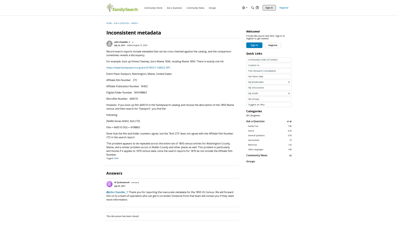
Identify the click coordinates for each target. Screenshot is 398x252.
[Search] (252, 8)
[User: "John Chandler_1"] (109, 44)
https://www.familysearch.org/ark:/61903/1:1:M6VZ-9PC (138, 67)
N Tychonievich (122, 182)
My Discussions (256, 87)
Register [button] (273, 45)
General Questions (270, 135)
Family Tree (270, 126)
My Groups (253, 98)
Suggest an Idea (256, 104)
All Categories (253, 115)
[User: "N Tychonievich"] (109, 184)
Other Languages (270, 149)
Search (270, 130)
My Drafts (269, 93)
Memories (270, 144)
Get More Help (255, 76)
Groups (250, 161)
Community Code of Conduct (263, 59)
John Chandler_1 (122, 42)
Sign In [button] (254, 45)
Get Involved (270, 140)
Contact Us (253, 65)
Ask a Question (269, 121)
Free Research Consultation (262, 70)
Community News (269, 155)
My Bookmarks (269, 82)
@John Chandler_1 (117, 192)
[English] (122, 8)
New (116, 158)
